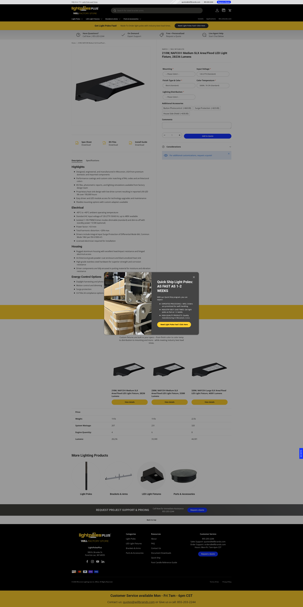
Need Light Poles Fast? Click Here (174, 324)
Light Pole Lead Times (90, 2)
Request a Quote (224, 2)
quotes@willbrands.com (191, 2)
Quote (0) (301, 453)
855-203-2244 (208, 2)
